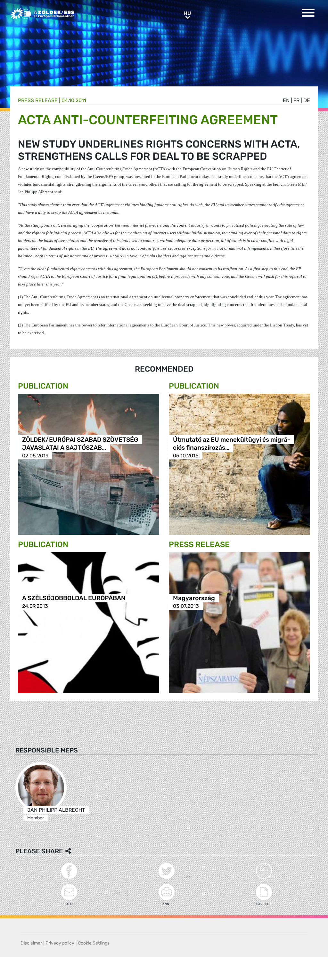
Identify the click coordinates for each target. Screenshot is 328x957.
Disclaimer (31, 943)
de (306, 100)
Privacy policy (59, 943)
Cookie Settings (94, 943)
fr (296, 100)
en (286, 100)
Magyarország (194, 598)
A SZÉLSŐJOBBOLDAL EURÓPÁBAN (74, 598)
